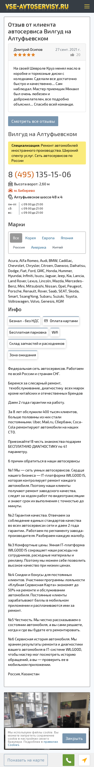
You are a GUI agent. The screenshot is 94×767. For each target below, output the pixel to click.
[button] (26, 760)
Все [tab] (16, 238)
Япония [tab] (67, 238)
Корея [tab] (30, 238)
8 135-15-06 (39, 174)
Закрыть (74, 738)
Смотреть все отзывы (33, 121)
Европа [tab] (48, 238)
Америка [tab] (38, 247)
